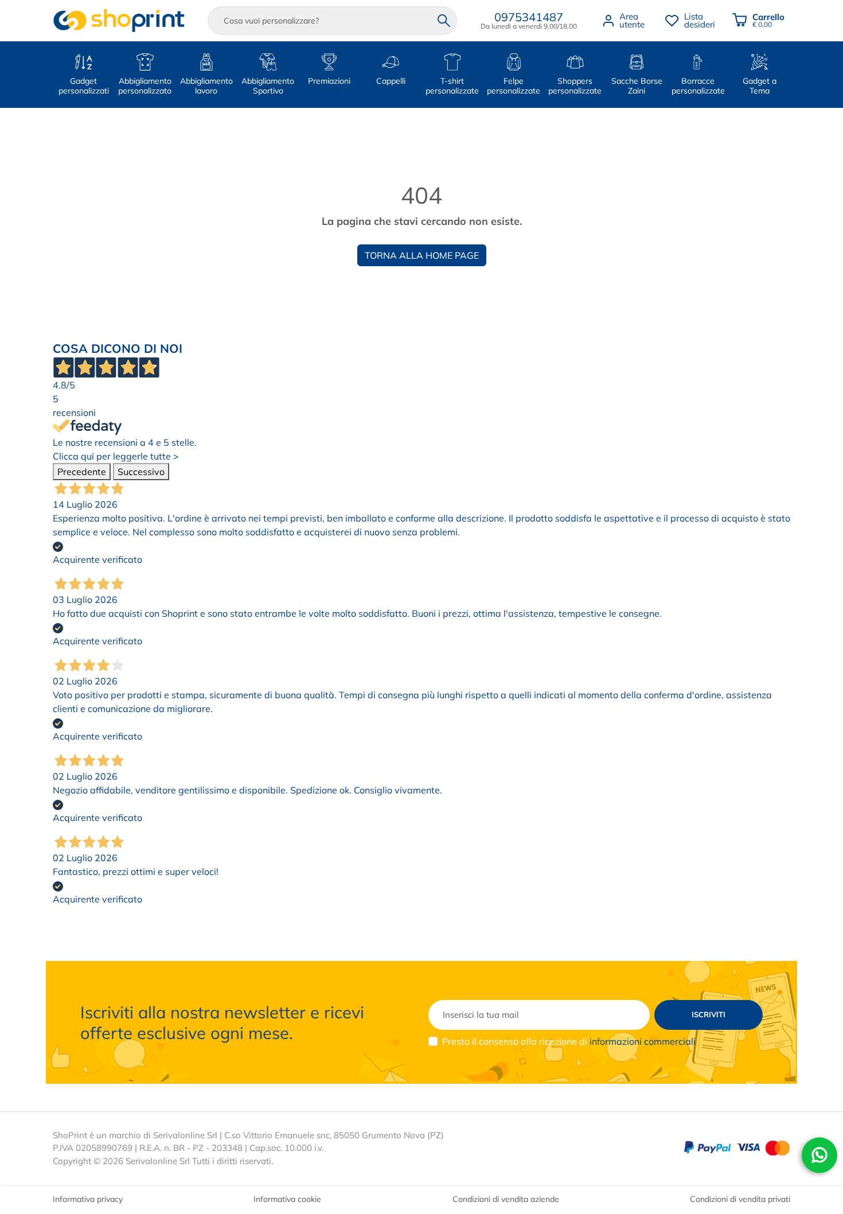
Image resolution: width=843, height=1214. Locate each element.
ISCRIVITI (708, 1014)
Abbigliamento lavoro (206, 86)
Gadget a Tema (759, 86)
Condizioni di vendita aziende (505, 1199)
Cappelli (390, 81)
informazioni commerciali (643, 1041)
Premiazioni (329, 81)
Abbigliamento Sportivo (267, 86)
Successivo (141, 471)
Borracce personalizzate (698, 86)
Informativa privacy (88, 1199)
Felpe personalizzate (513, 86)
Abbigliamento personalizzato (144, 86)
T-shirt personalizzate (452, 86)
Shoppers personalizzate (575, 86)
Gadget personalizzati (83, 86)
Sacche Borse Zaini (636, 86)
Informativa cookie (287, 1199)
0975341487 (528, 17)
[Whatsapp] (819, 1155)
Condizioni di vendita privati (740, 1199)
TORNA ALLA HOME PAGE (422, 255)
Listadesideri (699, 20)
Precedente (81, 471)
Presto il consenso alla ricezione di (569, 1041)
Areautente (632, 20)
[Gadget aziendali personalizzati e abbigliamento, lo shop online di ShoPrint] (119, 21)
